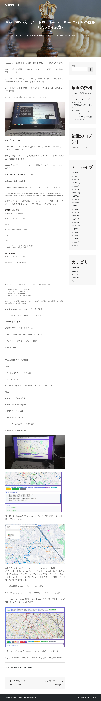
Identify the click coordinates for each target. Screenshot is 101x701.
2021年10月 (76, 212)
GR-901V (75, 274)
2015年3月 (75, 245)
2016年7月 (75, 239)
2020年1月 (75, 219)
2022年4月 (75, 209)
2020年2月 (75, 216)
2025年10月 (76, 179)
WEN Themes (91, 697)
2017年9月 (75, 229)
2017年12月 (76, 226)
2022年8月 (75, 202)
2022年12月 (76, 193)
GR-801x (75, 271)
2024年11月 (76, 183)
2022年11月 (76, 196)
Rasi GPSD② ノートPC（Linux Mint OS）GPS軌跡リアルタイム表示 (82, 116)
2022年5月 (75, 206)
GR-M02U (75, 278)
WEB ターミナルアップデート (82, 99)
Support (12, 5)
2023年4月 (75, 186)
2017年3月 (75, 235)
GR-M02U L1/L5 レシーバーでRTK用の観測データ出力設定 (82, 105)
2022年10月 (76, 199)
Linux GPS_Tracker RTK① (80, 111)
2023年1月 (75, 189)
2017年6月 (75, 232)
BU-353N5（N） (21, 667)
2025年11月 (76, 176)
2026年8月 (75, 173)
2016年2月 (75, 242)
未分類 (31, 667)
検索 (73, 66)
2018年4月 (75, 222)
